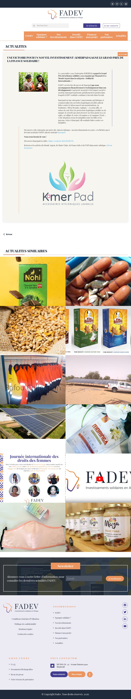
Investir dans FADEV (63, 628)
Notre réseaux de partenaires (22, 679)
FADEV (29, 35)
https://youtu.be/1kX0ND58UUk (61, 141)
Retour (9, 234)
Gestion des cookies (25, 634)
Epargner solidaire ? (63, 618)
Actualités (121, 35)
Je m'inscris (91, 25)
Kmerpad (61, 132)
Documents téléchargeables (22, 669)
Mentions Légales (25, 629)
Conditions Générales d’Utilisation (25, 619)
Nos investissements (63, 623)
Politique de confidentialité (25, 624)
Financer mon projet (63, 633)
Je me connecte (111, 25)
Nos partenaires (61, 638)
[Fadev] (65, 14)
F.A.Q (13, 664)
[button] (34, 25)
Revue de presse (17, 674)
